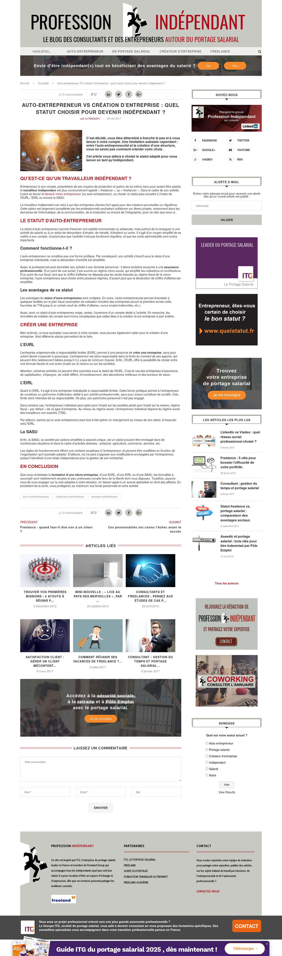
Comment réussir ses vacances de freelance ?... (97, 659)
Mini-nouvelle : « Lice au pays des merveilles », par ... (98, 596)
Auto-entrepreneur (85, 51)
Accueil (24, 83)
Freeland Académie (136, 882)
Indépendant (217, 762)
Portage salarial (219, 750)
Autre (212, 775)
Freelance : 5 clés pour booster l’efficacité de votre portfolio (238, 462)
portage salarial (106, 860)
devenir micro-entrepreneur (62, 194)
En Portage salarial (131, 51)
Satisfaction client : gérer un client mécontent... (45, 661)
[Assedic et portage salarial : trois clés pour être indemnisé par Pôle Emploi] (204, 536)
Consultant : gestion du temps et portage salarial (239, 485)
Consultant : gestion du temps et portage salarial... (150, 661)
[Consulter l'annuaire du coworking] (227, 657)
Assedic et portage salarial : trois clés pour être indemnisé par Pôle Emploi (238, 543)
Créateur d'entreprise (223, 756)
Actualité (43, 83)
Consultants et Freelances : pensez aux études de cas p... (150, 596)
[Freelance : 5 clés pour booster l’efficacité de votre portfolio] (204, 458)
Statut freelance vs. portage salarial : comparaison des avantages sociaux (235, 513)
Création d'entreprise (70, 496)
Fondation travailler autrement (146, 877)
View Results (226, 792)
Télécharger (243, 949)
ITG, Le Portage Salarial (140, 859)
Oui (208, 65)
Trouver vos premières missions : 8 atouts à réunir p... (45, 596)
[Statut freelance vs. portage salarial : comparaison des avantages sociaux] (204, 506)
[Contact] (227, 601)
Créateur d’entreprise (180, 51)
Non (235, 65)
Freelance (220, 51)
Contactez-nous (208, 891)
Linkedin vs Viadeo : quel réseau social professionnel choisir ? (240, 437)
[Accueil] (141, 2)
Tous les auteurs (226, 583)
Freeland (130, 865)
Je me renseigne (101, 718)
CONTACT (246, 925)
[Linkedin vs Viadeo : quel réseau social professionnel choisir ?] (204, 432)
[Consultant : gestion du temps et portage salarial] (204, 483)
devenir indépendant (104, 496)
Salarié (213, 769)
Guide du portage (136, 871)
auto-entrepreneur (36, 496)
